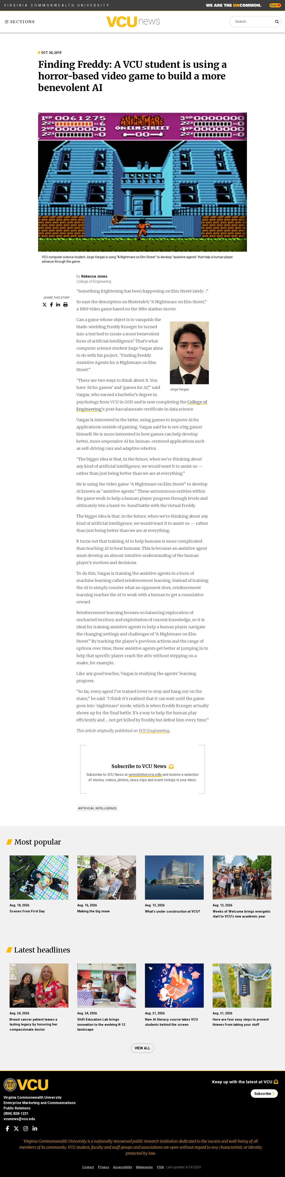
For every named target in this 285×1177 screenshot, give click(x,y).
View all (142, 1048)
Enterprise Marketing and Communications (40, 1103)
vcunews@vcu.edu (19, 1119)
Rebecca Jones (94, 276)
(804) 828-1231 (16, 1113)
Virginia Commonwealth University (57, 5)
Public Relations (17, 1108)
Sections (22, 21)
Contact (88, 1167)
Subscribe (263, 1094)
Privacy (103, 1167)
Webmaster (144, 1167)
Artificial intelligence (97, 808)
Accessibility (122, 1167)
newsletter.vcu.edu (145, 774)
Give (273, 5)
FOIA (160, 1167)
